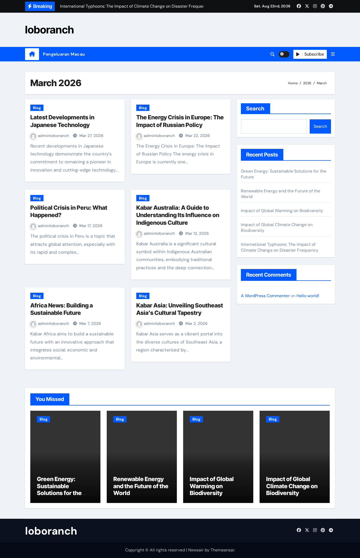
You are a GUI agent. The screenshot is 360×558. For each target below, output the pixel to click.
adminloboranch (54, 135)
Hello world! (307, 295)
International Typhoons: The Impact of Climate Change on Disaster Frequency (279, 247)
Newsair (196, 550)
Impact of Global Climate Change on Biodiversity (292, 486)
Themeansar (222, 550)
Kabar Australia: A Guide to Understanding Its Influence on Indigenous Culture (177, 215)
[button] (333, 54)
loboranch (49, 29)
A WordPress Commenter (265, 295)
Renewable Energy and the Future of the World (140, 486)
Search (255, 108)
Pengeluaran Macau (64, 54)
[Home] (32, 54)
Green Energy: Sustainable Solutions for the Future (59, 489)
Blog (37, 107)
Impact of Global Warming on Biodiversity (282, 210)
